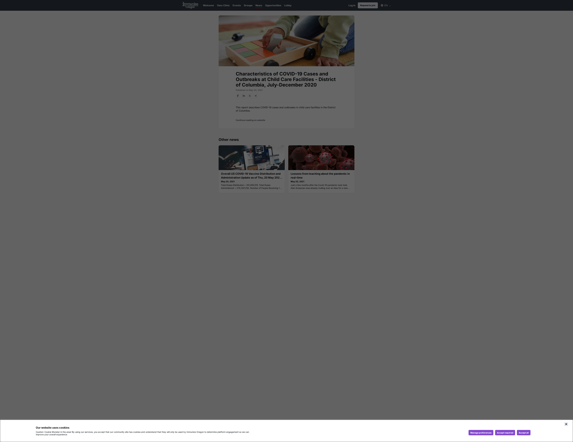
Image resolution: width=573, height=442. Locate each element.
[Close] (566, 424)
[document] (286, 431)
